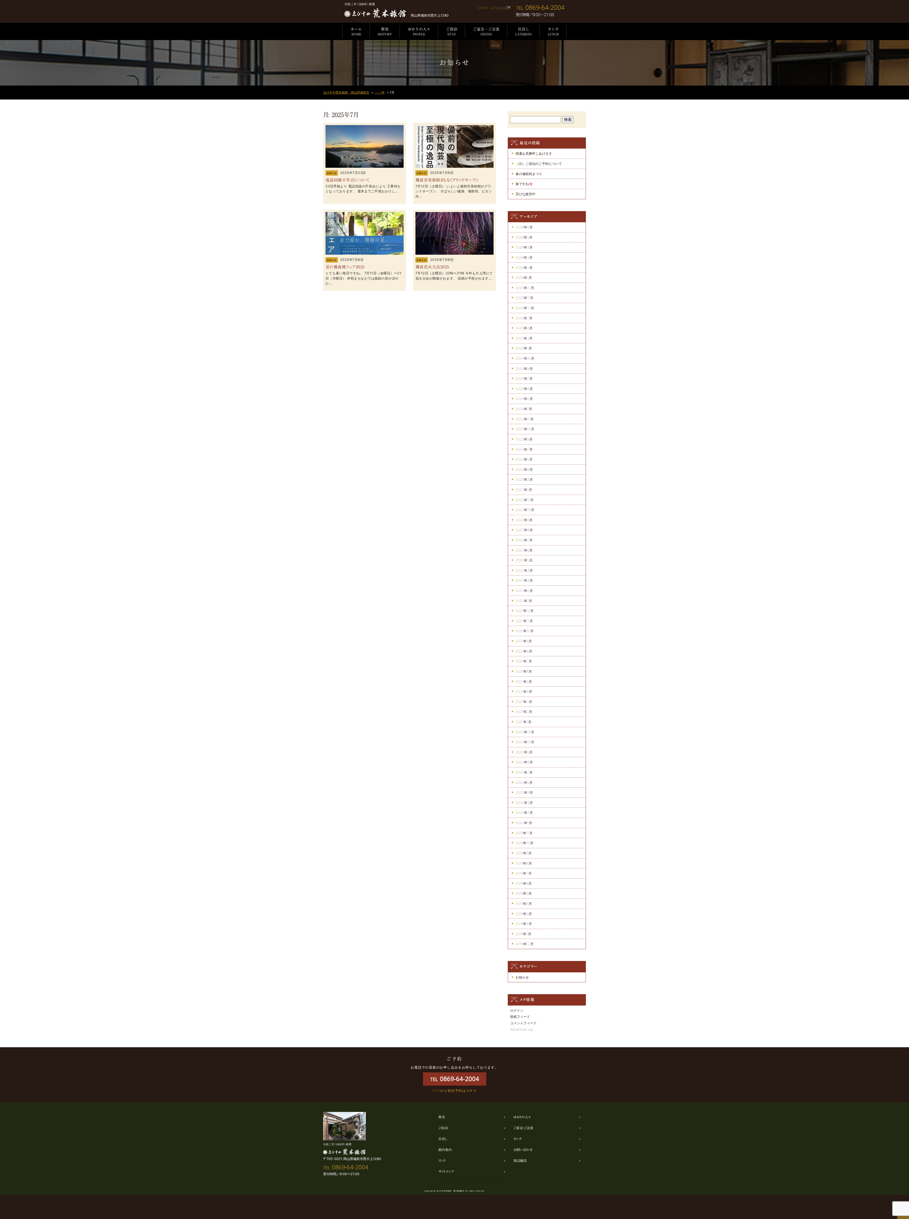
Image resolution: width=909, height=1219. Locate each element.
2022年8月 (524, 530)
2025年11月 (524, 298)
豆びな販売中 (525, 194)
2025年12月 (525, 288)
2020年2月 (524, 813)
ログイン (516, 1010)
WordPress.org (521, 1029)
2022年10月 (525, 510)
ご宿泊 (451, 31)
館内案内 (445, 1149)
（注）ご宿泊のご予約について (539, 164)
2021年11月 (524, 621)
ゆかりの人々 (419, 31)
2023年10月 (525, 429)
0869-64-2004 (540, 7)
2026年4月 (524, 247)
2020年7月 (524, 772)
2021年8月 (524, 651)
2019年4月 (524, 904)
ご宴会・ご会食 (486, 31)
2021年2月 (524, 712)
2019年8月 (524, 863)
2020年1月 (524, 823)
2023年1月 (524, 490)
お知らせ (332, 173)
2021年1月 (523, 722)
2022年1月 (524, 601)
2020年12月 (525, 732)
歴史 (385, 31)
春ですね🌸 (524, 184)
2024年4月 (524, 389)
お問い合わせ (523, 1149)
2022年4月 (524, 570)
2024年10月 (525, 358)
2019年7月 (524, 873)
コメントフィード (523, 1023)
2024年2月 (524, 399)
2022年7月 (524, 540)
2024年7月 (524, 378)
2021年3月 (524, 702)
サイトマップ (446, 1171)
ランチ (553, 31)
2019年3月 (524, 914)
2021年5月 (524, 682)
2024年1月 (524, 409)
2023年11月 (525, 419)
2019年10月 (524, 843)
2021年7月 (524, 661)
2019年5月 (524, 893)
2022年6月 (524, 550)
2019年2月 (524, 924)
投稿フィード (520, 1017)
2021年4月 (524, 691)
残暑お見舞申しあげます (534, 153)
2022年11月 (525, 500)
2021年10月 (525, 631)
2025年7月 (524, 318)
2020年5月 (524, 782)
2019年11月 (524, 833)
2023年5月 (524, 459)
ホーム (356, 31)
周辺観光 (520, 1160)
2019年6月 (524, 883)
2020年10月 (525, 742)
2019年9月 (524, 853)
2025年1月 (524, 348)
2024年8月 (524, 369)
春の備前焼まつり (529, 174)
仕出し (523, 31)
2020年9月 (524, 752)
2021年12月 (525, 611)
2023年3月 (524, 479)
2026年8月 (524, 227)
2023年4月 (524, 469)
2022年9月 (524, 520)
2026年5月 (524, 237)
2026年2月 (524, 268)
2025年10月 (525, 308)
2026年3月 (524, 257)
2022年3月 (524, 580)
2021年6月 (524, 671)
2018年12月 (525, 944)
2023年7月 (524, 449)
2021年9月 (524, 641)
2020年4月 (524, 792)
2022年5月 (524, 560)
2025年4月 (524, 328)
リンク (442, 1160)
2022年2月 (524, 591)
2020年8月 (524, 762)
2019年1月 (523, 934)
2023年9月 (524, 439)
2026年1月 (524, 278)
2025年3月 (524, 338)
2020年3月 (524, 803)
